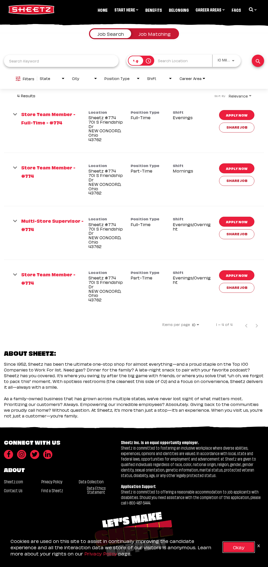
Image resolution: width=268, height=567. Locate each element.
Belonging (179, 10)
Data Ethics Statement (96, 490)
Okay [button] (238, 547)
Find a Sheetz (52, 490)
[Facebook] (8, 454)
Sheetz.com (13, 481)
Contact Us (13, 490)
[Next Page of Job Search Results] (257, 324)
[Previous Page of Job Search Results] (246, 324)
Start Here (124, 9)
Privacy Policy (51, 481)
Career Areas (208, 9)
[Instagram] (21, 454)
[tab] (110, 33)
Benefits (153, 10)
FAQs (236, 10)
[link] (134, 126)
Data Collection (91, 481)
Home (103, 10)
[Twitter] (34, 454)
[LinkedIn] (47, 454)
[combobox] (61, 61)
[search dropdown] (252, 9)
